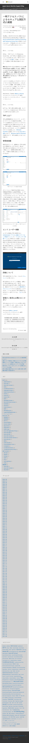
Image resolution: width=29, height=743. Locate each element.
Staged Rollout (5, 708)
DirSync (6, 456)
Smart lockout (7, 407)
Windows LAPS (17, 715)
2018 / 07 (5, 620)
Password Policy (11, 697)
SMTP (5, 457)
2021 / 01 (5, 581)
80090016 (6, 417)
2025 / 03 (5, 502)
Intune (5, 393)
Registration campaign (19, 701)
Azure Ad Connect (5, 658)
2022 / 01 (5, 562)
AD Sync (6, 452)
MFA (5, 398)
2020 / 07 (5, 589)
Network (13, 695)
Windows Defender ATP (20, 713)
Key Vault (6, 469)
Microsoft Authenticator (19, 679)
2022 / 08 (5, 550)
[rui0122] (14, 27)
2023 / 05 (5, 536)
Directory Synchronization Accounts (8, 665)
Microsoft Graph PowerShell (7, 692)
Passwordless (5, 699)
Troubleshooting (15, 709)
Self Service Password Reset (18, 704)
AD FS (4, 380)
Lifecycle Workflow (6, 678)
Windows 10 (13, 713)
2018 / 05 (5, 623)
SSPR (17, 702)
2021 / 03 (5, 578)
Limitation (18, 678)
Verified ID (4, 713)
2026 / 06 (5, 482)
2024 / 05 (5, 516)
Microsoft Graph (16, 690)
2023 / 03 (5, 539)
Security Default (10, 704)
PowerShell (10, 699)
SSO (5, 459)
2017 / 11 (5, 633)
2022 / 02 (5, 560)
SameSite (6, 403)
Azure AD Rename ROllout (18, 656)
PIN (23, 695)
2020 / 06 (5, 591)
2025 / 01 (5, 505)
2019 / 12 (5, 600)
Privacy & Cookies (7, 735)
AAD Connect (6, 451)
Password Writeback (17, 697)
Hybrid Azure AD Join (9, 392)
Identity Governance (7, 674)
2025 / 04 (5, 500)
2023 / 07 (5, 532)
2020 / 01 (5, 599)
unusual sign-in (13, 718)
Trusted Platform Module (7, 711)
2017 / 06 (5, 636)
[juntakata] (13, 27)
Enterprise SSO (17, 665)
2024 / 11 (5, 508)
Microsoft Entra (18, 681)
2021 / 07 (5, 571)
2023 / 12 (5, 524)
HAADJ (14, 671)
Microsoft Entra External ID (7, 685)
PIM (21, 695)
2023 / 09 (5, 529)
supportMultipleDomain (9, 412)
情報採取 (4, 464)
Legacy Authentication (17, 676)
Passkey (6, 697)
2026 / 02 (5, 486)
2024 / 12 (5, 507)
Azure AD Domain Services (10, 437)
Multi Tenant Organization (7, 695)
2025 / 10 (5, 490)
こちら (20, 292)
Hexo (9, 738)
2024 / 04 (5, 518)
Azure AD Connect (8, 385)
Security (6, 405)
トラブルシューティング (8, 724)
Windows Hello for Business (18, 133)
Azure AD (6, 329)
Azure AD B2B (7, 432)
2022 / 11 (5, 545)
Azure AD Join (7, 439)
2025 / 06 (5, 497)
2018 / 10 (5, 615)
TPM (23, 708)
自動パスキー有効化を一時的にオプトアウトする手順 (14, 360)
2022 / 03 (5, 558)
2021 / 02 (5, 579)
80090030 (6, 419)
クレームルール (7, 414)
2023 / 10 (5, 528)
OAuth (17, 695)
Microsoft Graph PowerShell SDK (18, 692)
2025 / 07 (5, 495)
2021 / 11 (5, 565)
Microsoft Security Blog (7, 694)
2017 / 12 (5, 631)
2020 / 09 (5, 586)
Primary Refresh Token (17, 699)
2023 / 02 (5, 541)
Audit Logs (6, 429)
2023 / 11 (5, 526)
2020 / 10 (5, 584)
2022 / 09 (5, 549)
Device (14, 664)
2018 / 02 (5, 628)
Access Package (15, 647)
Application (6, 427)
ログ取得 (14, 724)
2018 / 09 (5, 617)
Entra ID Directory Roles (21, 667)
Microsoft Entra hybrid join (7, 690)
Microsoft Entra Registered (14, 688)
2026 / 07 (5, 481)
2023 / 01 (5, 542)
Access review (7, 424)
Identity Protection (14, 674)
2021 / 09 (5, 568)
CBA (5, 387)
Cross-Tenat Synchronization (7, 663)
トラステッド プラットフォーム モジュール (9, 722)
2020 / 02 (5, 597)
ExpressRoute (5, 669)
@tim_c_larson (13, 310)
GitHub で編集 (23, 330)
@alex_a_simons (19, 93)
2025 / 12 (5, 489)
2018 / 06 (5, 621)
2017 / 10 (5, 634)
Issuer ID (6, 395)
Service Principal (5, 706)
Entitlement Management (7, 667)
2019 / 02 (5, 610)
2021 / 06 (5, 573)
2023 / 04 (5, 537)
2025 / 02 (5, 503)
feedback (23, 27)
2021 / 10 (5, 566)
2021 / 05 (5, 575)
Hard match (18, 671)
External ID (9, 669)
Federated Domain (8, 390)
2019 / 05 (5, 609)
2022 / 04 (5, 557)
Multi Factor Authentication (16, 694)
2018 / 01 (5, 630)
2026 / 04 (5, 484)
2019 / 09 (5, 605)
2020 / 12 (5, 583)
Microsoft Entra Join (6, 688)
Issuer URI (6, 397)
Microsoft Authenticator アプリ (8, 681)
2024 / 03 (5, 520)
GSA (24, 669)
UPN (5, 463)
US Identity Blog (12, 329)
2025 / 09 (5, 492)
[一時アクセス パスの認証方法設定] (14, 178)
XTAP (9, 717)
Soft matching (7, 461)
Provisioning (10, 701)
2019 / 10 (5, 604)
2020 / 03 (5, 596)
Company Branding (13, 660)
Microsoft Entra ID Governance (18, 686)
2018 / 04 (5, 625)
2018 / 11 (5, 613)
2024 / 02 (5, 521)
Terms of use (15, 735)
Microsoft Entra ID (7, 687)
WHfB (10, 713)
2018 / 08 (5, 618)
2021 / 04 (5, 576)
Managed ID (12, 679)
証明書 (10, 725)
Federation (21, 669)
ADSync (6, 454)
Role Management (6, 702)
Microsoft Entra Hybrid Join (16, 685)
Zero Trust (13, 717)
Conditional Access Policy (10, 449)
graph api (17, 717)
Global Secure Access (6, 671)
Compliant (6, 446)
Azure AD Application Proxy (10, 431)
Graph (11, 671)
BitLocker (12, 658)
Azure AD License (10, 656)
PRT (3, 697)
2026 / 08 (5, 479)
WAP (5, 409)
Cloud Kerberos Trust (9, 444)
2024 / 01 (5, 523)
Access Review (7, 422)
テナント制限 (5, 720)
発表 (12, 59)
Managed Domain (8, 400)
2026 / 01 (5, 487)
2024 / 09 (5, 510)
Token (11, 709)
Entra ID (14, 667)
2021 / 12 (5, 563)
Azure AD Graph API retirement (17, 655)
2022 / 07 (5, 552)
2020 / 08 (5, 587)
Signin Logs (11, 706)
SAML (10, 702)
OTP (19, 695)
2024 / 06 (5, 515)
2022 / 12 (5, 544)
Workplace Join (7, 410)
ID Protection (15, 672)
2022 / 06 (5, 553)
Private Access (5, 701)
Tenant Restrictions (6, 709)
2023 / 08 (5, 531)
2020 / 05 (5, 592)
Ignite (20, 674)
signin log (22, 717)
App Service (7, 425)
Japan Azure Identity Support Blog (13, 6)
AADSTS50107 (7, 381)
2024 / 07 (5, 513)
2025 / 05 (5, 498)
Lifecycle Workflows (12, 678)
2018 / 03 (5, 626)
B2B (5, 441)
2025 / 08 (5, 494)
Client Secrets (7, 442)
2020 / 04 (5, 594)
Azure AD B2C (7, 434)
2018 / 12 (5, 612)
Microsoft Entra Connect (10, 402)
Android (10, 649)
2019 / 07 (5, 607)
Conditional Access (8, 388)
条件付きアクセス (6, 725)
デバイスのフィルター (10, 720)
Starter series (11, 708)
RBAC (14, 701)
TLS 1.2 (20, 708)
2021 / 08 (5, 570)
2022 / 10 (5, 547)
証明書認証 (14, 725)
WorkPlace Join (23, 715)
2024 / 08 (5, 511)
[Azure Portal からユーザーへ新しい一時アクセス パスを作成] (14, 216)
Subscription (17, 708)
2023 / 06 (5, 534)
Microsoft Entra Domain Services (18, 683)
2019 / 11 (5, 602)
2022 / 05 (5, 555)
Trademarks (21, 735)
